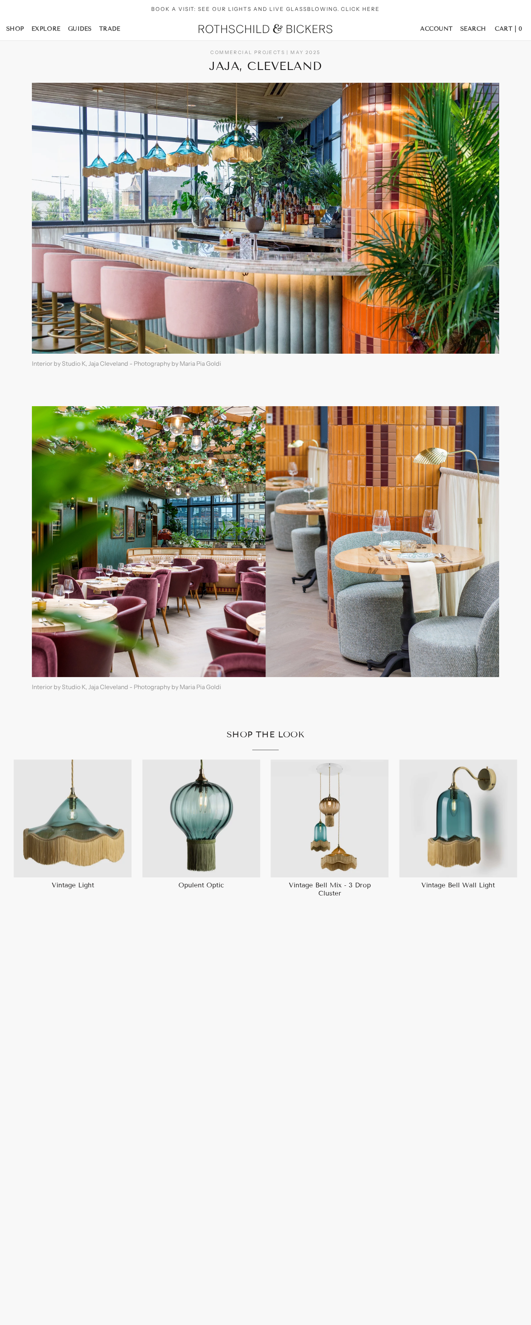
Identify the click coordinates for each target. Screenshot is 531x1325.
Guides (80, 28)
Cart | (508, 28)
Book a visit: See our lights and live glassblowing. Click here (265, 9)
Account (436, 28)
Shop (15, 28)
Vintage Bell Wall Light (458, 885)
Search (473, 28)
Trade (110, 28)
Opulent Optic (201, 885)
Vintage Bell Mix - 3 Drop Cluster (330, 889)
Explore (46, 28)
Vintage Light (73, 885)
